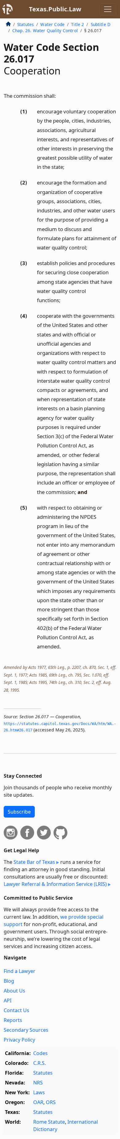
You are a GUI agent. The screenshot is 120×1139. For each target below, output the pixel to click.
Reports (13, 1020)
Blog (9, 981)
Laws (39, 1092)
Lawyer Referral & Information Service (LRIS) (55, 884)
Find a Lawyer (19, 971)
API (7, 1000)
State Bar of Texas (34, 862)
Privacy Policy (19, 1039)
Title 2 (77, 24)
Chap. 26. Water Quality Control (45, 30)
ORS (51, 1102)
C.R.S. (39, 1063)
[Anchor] (59, 95)
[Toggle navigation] (107, 9)
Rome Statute (49, 1121)
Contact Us (16, 1010)
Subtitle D (101, 24)
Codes (40, 1053)
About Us (14, 990)
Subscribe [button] (19, 811)
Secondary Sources (26, 1030)
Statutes (25, 24)
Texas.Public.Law (55, 9)
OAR (38, 1102)
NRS (38, 1082)
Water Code (52, 24)
